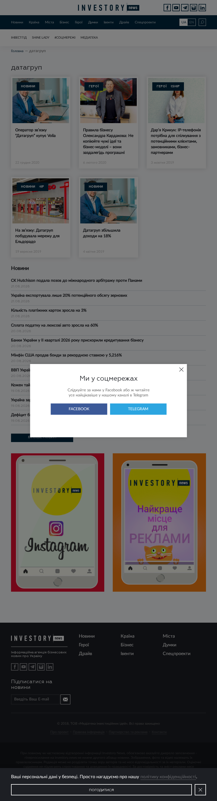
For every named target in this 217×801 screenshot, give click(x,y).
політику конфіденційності (168, 777)
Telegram (138, 409)
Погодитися (101, 790)
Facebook (79, 409)
